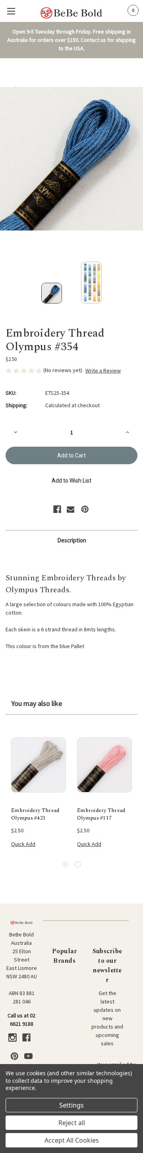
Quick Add (23, 844)
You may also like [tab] (36, 703)
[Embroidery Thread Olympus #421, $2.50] (38, 765)
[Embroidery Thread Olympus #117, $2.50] (104, 765)
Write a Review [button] (103, 370)
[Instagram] (12, 1037)
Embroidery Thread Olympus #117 (101, 814)
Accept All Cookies (71, 1140)
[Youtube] (28, 1056)
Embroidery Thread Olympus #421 (35, 814)
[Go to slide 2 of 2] (78, 864)
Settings (71, 1105)
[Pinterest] (85, 509)
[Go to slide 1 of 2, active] (65, 864)
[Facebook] (57, 509)
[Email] (71, 509)
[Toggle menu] (11, 11)
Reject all (71, 1122)
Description (71, 540)
